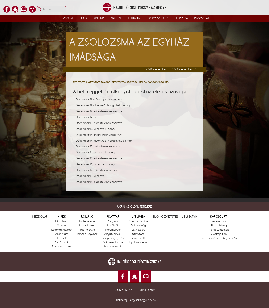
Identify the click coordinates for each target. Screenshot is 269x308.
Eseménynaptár (61, 229)
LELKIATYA (189, 216)
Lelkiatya (181, 18)
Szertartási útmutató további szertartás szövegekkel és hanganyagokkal (121, 81)
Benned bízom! (61, 246)
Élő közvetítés (157, 18)
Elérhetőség (219, 225)
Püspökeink (86, 225)
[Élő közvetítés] (15, 11)
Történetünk (87, 221)
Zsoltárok (138, 238)
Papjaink (113, 221)
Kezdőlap (67, 18)
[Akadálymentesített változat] (32, 11)
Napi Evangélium (138, 242)
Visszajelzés (219, 234)
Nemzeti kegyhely (87, 234)
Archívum (61, 234)
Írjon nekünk (123, 290)
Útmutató (138, 234)
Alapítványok (112, 234)
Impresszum (147, 290)
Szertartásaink (138, 221)
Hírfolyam (61, 221)
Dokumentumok (113, 242)
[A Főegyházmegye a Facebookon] (7, 11)
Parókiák (113, 225)
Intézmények (113, 229)
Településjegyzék (113, 238)
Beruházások (113, 246)
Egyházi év (138, 229)
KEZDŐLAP (40, 216)
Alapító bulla (87, 229)
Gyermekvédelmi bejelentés (219, 238)
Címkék (62, 238)
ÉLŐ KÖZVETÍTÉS (165, 216)
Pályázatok (62, 242)
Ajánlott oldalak (219, 229)
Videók (61, 225)
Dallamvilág (138, 225)
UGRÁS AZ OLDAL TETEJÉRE (134, 206)
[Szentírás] (24, 11)
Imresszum (218, 221)
